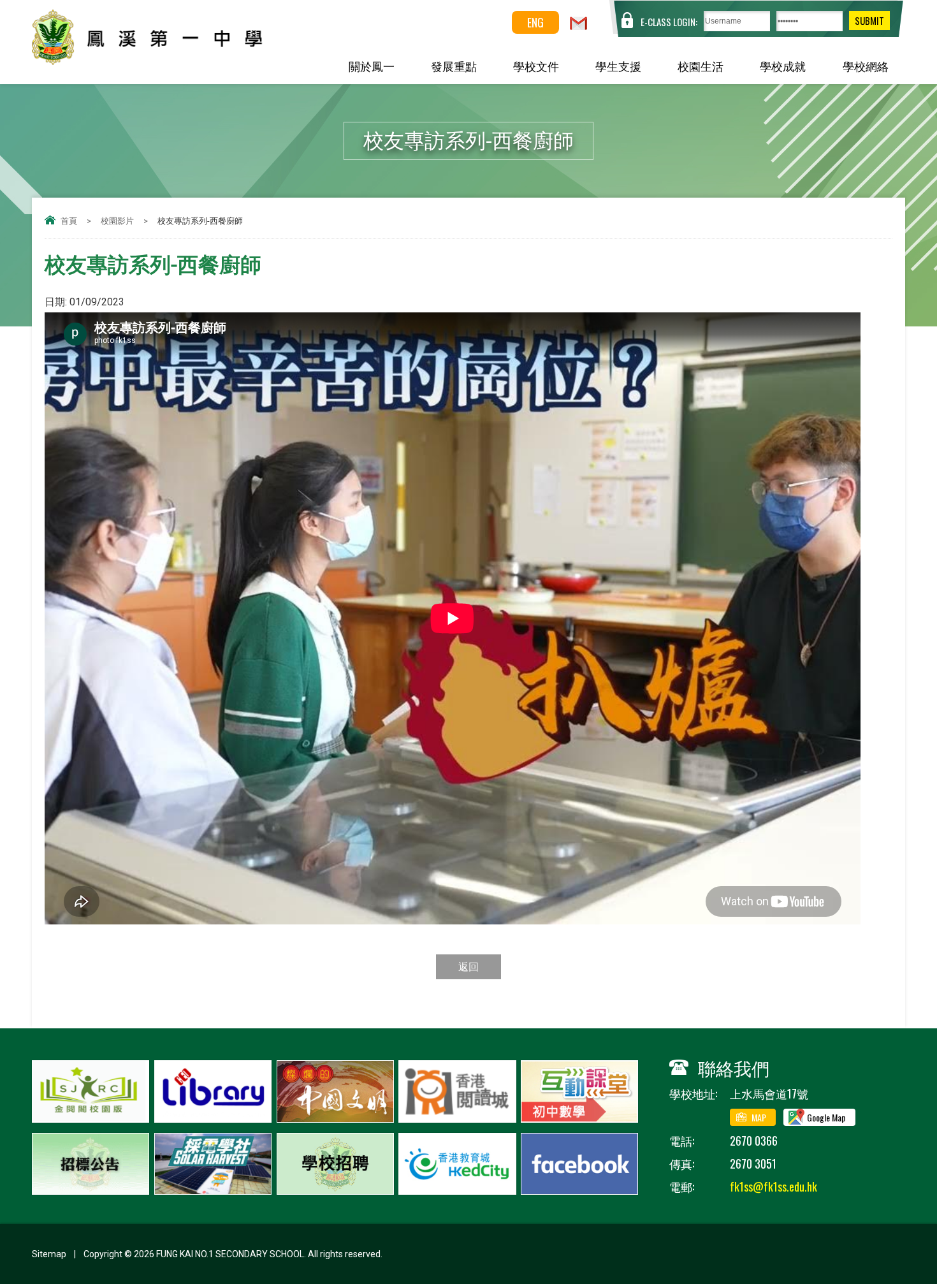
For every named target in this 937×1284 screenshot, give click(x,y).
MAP (759, 1117)
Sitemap (49, 1254)
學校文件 (536, 65)
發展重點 (454, 65)
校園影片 (117, 221)
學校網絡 (866, 65)
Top (904, 1227)
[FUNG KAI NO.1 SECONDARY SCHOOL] (176, 60)
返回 (468, 967)
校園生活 (700, 65)
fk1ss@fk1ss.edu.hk (773, 1186)
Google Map (826, 1117)
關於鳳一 (372, 65)
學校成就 (783, 65)
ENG (535, 22)
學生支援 (618, 65)
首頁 (69, 221)
